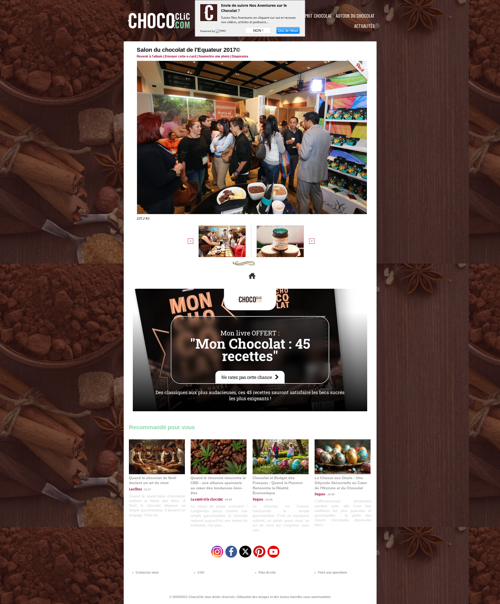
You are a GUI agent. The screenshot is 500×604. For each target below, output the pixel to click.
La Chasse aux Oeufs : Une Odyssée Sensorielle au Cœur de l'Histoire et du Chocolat (341, 483)
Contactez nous (147, 572)
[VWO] (221, 31)
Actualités (364, 26)
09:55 (227, 499)
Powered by (208, 31)
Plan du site (267, 572)
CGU (200, 572)
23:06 (268, 499)
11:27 (146, 489)
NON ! (258, 30)
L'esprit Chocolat (315, 15)
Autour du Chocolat (355, 15)
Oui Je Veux (288, 30)
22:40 (330, 494)
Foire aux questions (332, 572)
